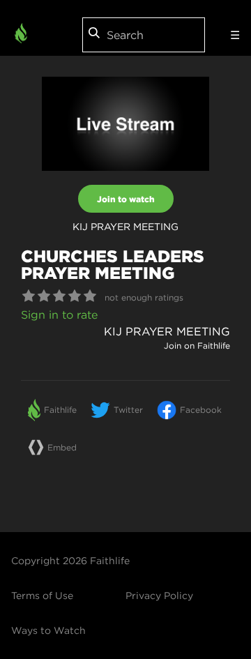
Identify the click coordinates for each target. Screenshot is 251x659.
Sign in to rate (59, 314)
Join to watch (126, 198)
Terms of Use (42, 595)
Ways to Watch (48, 630)
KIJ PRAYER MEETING (167, 331)
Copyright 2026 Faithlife (70, 560)
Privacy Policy (159, 595)
